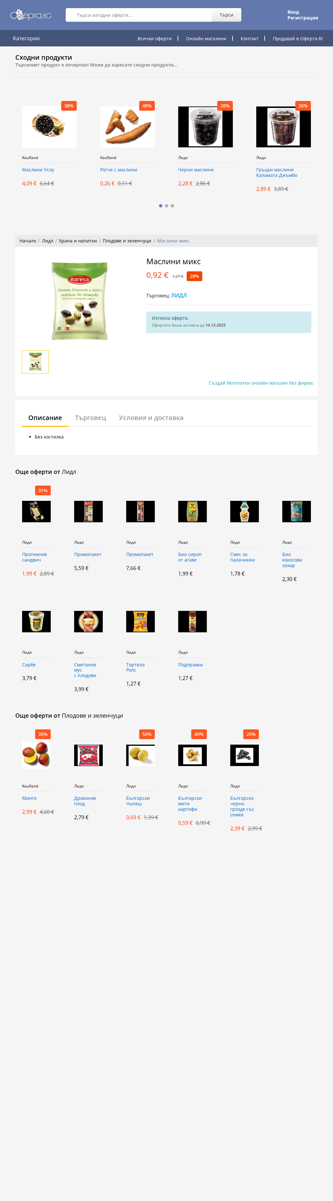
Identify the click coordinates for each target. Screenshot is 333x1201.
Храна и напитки (78, 241)
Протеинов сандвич (34, 557)
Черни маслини (196, 170)
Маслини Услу (38, 170)
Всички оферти (155, 38)
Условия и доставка (151, 417)
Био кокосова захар (292, 560)
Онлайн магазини (206, 38)
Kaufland (30, 157)
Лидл (183, 157)
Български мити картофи (190, 804)
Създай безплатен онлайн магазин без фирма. (261, 383)
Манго (29, 798)
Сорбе (29, 665)
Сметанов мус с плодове (85, 670)
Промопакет (87, 554)
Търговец (90, 417)
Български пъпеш (138, 801)
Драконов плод (85, 801)
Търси (226, 15)
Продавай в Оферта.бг (298, 38)
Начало (28, 241)
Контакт (250, 38)
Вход (293, 12)
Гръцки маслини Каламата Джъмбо (276, 172)
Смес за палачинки (242, 557)
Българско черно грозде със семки (242, 806)
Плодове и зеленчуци (127, 241)
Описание (45, 417)
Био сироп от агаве (190, 557)
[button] (160, 205)
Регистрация (302, 18)
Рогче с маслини (118, 170)
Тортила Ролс (135, 667)
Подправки (190, 665)
